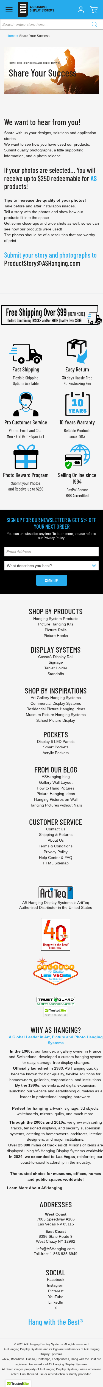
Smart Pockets (55, 747)
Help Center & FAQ (55, 857)
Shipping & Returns (56, 834)
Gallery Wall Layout (56, 782)
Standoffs (56, 674)
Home (11, 36)
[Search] (94, 24)
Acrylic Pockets (56, 753)
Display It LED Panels (55, 741)
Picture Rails (55, 630)
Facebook (55, 1279)
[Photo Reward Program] (25, 456)
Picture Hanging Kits (55, 624)
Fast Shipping (25, 369)
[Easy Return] (77, 350)
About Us (56, 840)
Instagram (56, 1285)
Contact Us (55, 829)
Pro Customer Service (25, 422)
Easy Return (77, 369)
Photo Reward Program (26, 474)
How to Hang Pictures (55, 788)
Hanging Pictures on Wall (55, 799)
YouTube (55, 1297)
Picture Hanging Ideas (56, 793)
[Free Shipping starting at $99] (51, 315)
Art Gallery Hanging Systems (56, 697)
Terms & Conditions (56, 846)
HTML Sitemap (56, 863)
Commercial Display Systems (55, 703)
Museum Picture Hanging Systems (56, 714)
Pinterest (55, 1291)
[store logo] (36, 9)
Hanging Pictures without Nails (55, 805)
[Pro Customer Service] (25, 403)
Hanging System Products (55, 618)
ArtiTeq (83, 902)
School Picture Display (55, 720)
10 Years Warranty (77, 422)
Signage (56, 662)
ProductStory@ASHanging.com (42, 263)
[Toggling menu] (8, 9)
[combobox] (51, 24)
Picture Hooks (56, 635)
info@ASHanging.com (56, 1249)
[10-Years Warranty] (77, 403)
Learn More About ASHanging (34, 1188)
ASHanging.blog (56, 776)
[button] (80, 9)
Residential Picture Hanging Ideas (55, 709)
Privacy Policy (54, 538)
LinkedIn (55, 1302)
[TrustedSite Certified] (55, 1012)
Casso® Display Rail (55, 657)
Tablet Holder (55, 668)
